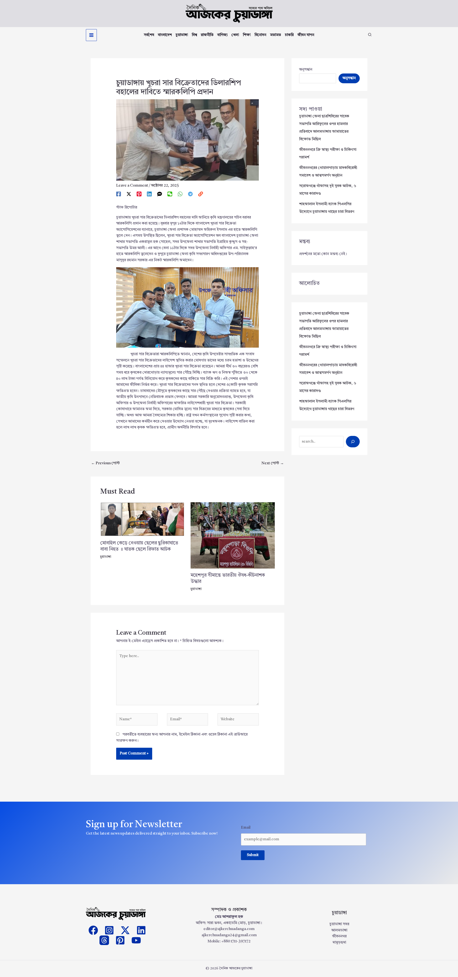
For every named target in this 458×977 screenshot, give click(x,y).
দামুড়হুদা (339, 943)
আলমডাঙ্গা (339, 930)
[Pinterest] (139, 194)
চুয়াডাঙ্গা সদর (339, 924)
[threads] (104, 940)
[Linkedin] (149, 194)
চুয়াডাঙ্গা (105, 557)
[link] (200, 194)
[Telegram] (190, 194)
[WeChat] (169, 194)
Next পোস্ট (272, 463)
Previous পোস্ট (105, 463)
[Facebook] (118, 194)
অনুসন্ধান (305, 70)
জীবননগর (339, 936)
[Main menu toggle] (91, 35)
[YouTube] (136, 940)
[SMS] (159, 194)
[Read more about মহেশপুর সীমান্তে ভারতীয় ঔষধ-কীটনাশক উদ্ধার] (233, 535)
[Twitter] (125, 930)
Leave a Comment (132, 186)
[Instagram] (109, 930)
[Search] (353, 441)
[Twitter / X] (128, 194)
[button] (370, 35)
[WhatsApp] (180, 194)
